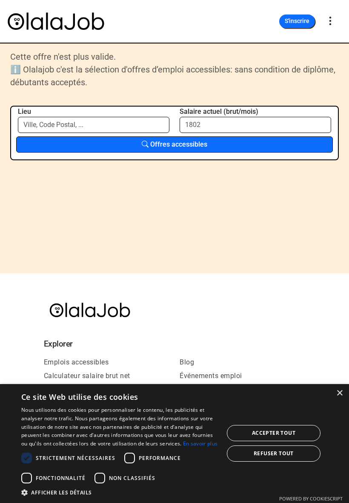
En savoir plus (200, 443)
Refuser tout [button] (274, 453)
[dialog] (174, 443)
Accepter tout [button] (273, 433)
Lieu (24, 111)
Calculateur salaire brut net (87, 376)
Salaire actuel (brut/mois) (219, 111)
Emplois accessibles (76, 362)
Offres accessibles (178, 144)
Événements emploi (211, 376)
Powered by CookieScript (311, 498)
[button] (119, 492)
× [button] (339, 393)
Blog (187, 362)
